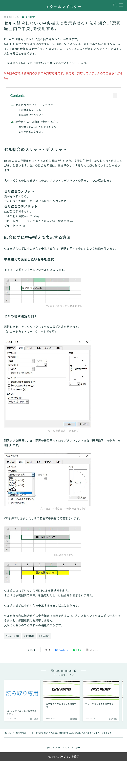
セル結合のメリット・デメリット (36, 104)
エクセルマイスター (63, 7)
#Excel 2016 (13, 636)
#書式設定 (44, 636)
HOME (7, 733)
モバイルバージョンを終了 (63, 756)
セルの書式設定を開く (31, 131)
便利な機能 (30, 17)
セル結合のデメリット (31, 115)
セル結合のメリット (30, 110)
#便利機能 (29, 636)
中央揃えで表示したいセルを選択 (37, 127)
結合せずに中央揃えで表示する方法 (37, 121)
